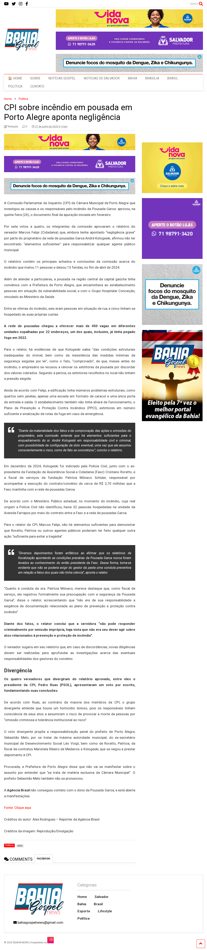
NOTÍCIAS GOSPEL (62, 78)
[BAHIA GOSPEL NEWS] (22, 50)
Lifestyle (105, 911)
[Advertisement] (172, 576)
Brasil (98, 904)
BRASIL (172, 78)
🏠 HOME (15, 78)
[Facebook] (26, 3)
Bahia (81, 904)
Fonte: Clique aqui (17, 808)
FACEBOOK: (44, 858)
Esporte (83, 911)
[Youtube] (6, 3)
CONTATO (37, 86)
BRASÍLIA (152, 78)
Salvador (102, 897)
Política (83, 918)
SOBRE (35, 78)
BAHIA (132, 78)
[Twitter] (14, 3)
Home (82, 897)
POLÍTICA (15, 86)
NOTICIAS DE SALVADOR (102, 78)
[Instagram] (20, 3)
